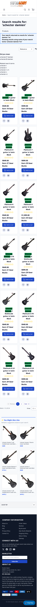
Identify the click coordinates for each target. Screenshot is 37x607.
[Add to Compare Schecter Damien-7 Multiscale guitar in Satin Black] (8, 339)
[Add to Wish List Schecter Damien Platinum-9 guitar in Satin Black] (23, 230)
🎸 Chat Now (29, 603)
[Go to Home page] (18, 4)
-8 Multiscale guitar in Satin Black (28, 259)
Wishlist (21, 526)
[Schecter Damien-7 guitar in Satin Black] (28, 85)
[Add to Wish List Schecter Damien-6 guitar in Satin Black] (4, 121)
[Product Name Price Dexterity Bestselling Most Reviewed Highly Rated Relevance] (26, 49)
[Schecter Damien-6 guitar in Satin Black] (9, 85)
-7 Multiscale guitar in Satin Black (9, 314)
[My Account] (29, 9)
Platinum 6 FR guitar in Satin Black (28, 314)
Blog (3, 526)
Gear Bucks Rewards (25, 531)
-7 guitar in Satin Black (28, 97)
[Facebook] (7, 549)
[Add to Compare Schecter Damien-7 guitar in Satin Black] (27, 121)
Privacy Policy (6, 531)
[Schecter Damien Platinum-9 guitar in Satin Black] (28, 189)
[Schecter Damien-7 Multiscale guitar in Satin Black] (9, 299)
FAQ (3, 528)
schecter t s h (4, 70)
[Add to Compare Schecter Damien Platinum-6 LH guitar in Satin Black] (8, 394)
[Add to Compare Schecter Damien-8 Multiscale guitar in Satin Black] (27, 284)
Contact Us (5, 533)
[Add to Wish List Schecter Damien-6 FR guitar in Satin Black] (4, 284)
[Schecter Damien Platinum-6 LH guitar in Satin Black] (9, 353)
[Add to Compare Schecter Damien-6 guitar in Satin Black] (8, 121)
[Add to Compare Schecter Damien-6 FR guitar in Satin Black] (8, 284)
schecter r (3, 66)
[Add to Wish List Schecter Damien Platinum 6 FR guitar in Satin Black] (23, 339)
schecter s (3, 72)
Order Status (23, 523)
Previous (12, 404)
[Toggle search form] (25, 9)
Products (5, 31)
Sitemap (21, 538)
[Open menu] (4, 10)
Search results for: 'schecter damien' (19, 15)
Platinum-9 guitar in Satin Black (28, 204)
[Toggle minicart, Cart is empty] (33, 9)
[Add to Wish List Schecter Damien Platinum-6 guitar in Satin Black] (4, 175)
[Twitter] (3, 549)
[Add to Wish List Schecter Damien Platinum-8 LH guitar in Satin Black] (23, 394)
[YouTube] (14, 549)
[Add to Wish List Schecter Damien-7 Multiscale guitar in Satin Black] (4, 339)
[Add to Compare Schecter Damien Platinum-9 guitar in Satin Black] (27, 230)
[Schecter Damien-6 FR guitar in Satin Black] (9, 244)
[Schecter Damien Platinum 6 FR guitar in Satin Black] (28, 299)
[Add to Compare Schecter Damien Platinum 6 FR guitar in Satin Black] (27, 339)
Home (4, 15)
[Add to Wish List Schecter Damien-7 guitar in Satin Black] (23, 121)
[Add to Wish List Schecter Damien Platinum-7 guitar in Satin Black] (23, 175)
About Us (5, 523)
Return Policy (23, 536)
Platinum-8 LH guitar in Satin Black (28, 368)
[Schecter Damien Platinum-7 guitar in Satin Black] (28, 135)
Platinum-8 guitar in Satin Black (9, 204)
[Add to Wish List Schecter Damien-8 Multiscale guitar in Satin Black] (23, 284)
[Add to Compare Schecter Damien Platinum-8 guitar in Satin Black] (8, 230)
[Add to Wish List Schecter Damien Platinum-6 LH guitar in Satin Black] (4, 394)
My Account (22, 528)
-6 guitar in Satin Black (8, 97)
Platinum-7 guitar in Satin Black (28, 150)
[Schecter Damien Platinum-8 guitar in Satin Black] (9, 189)
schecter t (3, 68)
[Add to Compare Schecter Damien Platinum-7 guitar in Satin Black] (27, 175)
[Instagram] (10, 549)
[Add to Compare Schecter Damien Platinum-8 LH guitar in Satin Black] (27, 394)
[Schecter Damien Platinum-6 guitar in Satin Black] (9, 135)
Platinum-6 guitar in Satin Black (9, 150)
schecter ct (3, 74)
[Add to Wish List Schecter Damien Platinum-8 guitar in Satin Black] (4, 230)
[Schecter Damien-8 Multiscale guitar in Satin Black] (28, 244)
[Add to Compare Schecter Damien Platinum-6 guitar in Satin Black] (8, 175)
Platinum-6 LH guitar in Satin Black (9, 368)
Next (25, 404)
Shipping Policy (23, 533)
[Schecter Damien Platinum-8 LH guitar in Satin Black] (28, 353)
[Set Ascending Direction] (36, 49)
